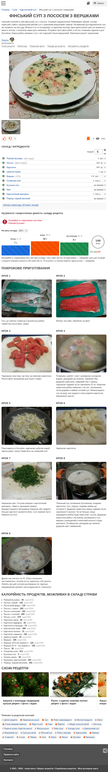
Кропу (53, 737)
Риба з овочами (64, 733)
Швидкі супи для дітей (79, 724)
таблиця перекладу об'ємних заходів (21, 205)
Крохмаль (90, 737)
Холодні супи (73, 729)
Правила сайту (11, 754)
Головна (8, 749)
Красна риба (81, 733)
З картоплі (9, 737)
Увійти (100, 3)
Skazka (5, 40)
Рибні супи (58, 729)
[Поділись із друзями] (105, 750)
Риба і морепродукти (62, 720)
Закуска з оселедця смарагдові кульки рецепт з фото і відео (21, 702)
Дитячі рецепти (10, 720)
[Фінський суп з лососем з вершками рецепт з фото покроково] (54, 85)
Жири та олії (37, 724)
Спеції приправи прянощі (15, 724)
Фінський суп (46, 733)
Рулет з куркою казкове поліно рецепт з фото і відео (69, 702)
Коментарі (22, 46)
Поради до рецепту (56, 46)
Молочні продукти (84, 720)
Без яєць (97, 724)
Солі (44, 737)
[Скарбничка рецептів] (88, 3)
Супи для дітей (29, 733)
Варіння (61, 724)
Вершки (95, 733)
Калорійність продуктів (78, 46)
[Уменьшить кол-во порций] (104, 153)
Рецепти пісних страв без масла (18, 729)
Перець (33, 737)
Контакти (8, 760)
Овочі (99, 720)
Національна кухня (31, 720)
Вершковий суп (11, 733)
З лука (22, 737)
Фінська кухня (43, 729)
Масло (65, 737)
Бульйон (76, 737)
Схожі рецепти (8, 46)
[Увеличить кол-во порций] (104, 150)
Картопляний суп (92, 729)
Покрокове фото (37, 46)
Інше (50, 724)
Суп (46, 720)
